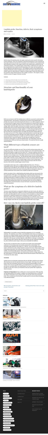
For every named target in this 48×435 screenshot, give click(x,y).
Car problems (7, 402)
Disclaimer (20, 399)
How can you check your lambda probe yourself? (16, 84)
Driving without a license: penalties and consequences (14, 307)
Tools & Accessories (9, 425)
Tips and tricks (8, 421)
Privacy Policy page (22, 390)
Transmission (6, 427)
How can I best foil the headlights (10, 356)
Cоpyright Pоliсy (21, 393)
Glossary (7, 412)
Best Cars (6, 395)
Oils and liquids (7, 416)
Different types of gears (8, 331)
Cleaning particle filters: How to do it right (35, 285)
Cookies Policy (21, 396)
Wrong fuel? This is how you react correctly (12, 368)
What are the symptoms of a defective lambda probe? (17, 82)
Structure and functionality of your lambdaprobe (16, 79)
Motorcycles (7, 414)
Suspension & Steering (8, 418)
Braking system (7, 398)
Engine (6, 407)
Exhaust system (8, 281)
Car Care (5, 400)
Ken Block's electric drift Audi (9, 343)
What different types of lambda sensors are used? (16, 81)
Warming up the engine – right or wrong (11, 380)
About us (19, 402)
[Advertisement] (12, 18)
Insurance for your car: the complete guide (12, 319)
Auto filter (6, 393)
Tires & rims (7, 423)
